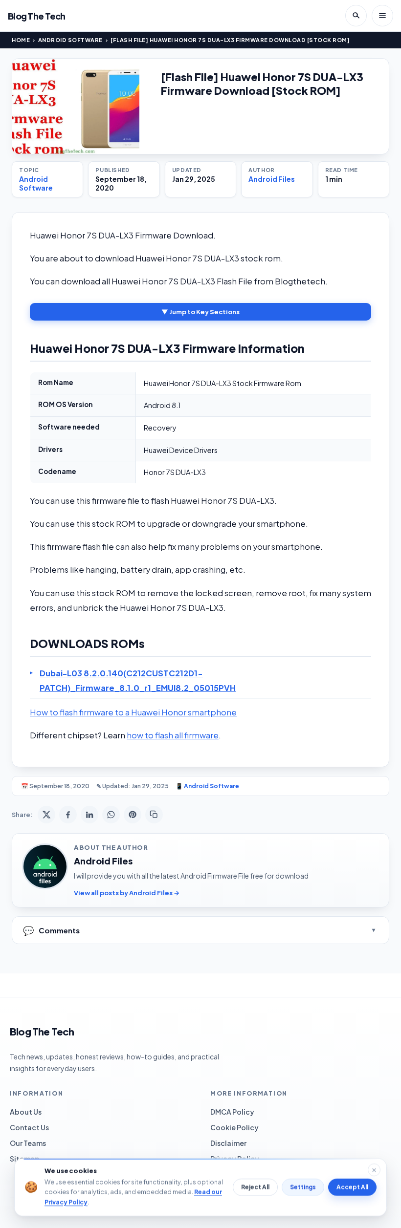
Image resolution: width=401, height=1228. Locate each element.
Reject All (255, 1187)
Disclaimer (228, 1143)
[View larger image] (75, 106)
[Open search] (356, 15)
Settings (303, 1187)
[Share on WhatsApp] (111, 814)
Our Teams (28, 1143)
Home (21, 40)
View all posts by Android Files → (126, 893)
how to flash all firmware (173, 735)
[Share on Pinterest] (132, 814)
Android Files (271, 178)
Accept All (352, 1187)
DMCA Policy (232, 1111)
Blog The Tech (37, 16)
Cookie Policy (234, 1127)
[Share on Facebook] (68, 814)
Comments (51, 930)
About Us (26, 1111)
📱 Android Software (207, 786)
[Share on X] (46, 814)
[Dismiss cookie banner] (374, 1169)
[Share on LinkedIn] (89, 814)
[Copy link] (154, 814)
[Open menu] (382, 15)
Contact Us (29, 1127)
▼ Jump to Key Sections (200, 312)
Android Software (70, 40)
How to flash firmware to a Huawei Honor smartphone (133, 712)
